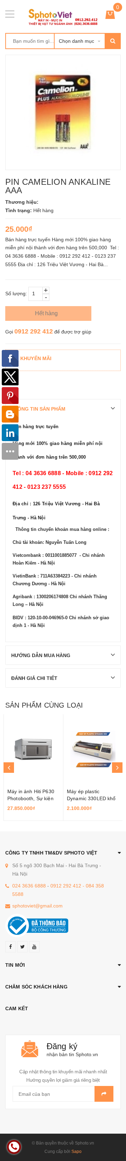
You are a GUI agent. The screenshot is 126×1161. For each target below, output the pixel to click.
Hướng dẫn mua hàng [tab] (40, 655)
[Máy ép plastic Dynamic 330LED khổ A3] (92, 749)
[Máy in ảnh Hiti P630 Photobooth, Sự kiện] (33, 749)
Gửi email (103, 1094)
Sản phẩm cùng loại (44, 705)
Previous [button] (9, 767)
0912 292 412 (33, 331)
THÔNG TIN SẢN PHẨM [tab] (38, 409)
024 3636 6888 (29, 886)
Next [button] (117, 767)
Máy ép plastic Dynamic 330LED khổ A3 (91, 798)
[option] (33, 767)
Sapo (76, 1151)
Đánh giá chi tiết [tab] (34, 678)
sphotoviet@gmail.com (37, 906)
